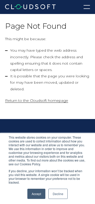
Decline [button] (58, 194)
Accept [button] (36, 194)
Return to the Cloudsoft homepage (36, 100)
